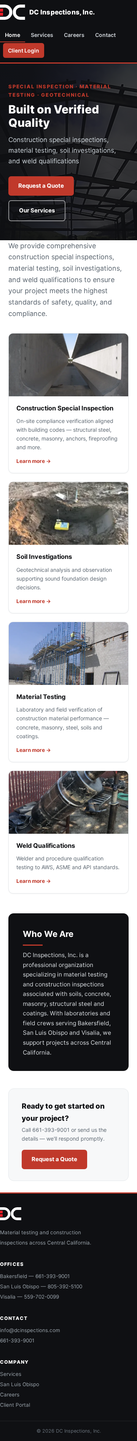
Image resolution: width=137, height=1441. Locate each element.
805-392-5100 (65, 1286)
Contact (105, 35)
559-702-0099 (41, 1297)
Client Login (23, 50)
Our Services (37, 210)
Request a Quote (41, 185)
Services (42, 35)
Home (12, 35)
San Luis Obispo (19, 1384)
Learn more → (33, 461)
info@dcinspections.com (30, 1330)
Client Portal (15, 1405)
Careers (74, 35)
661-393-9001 (52, 1276)
